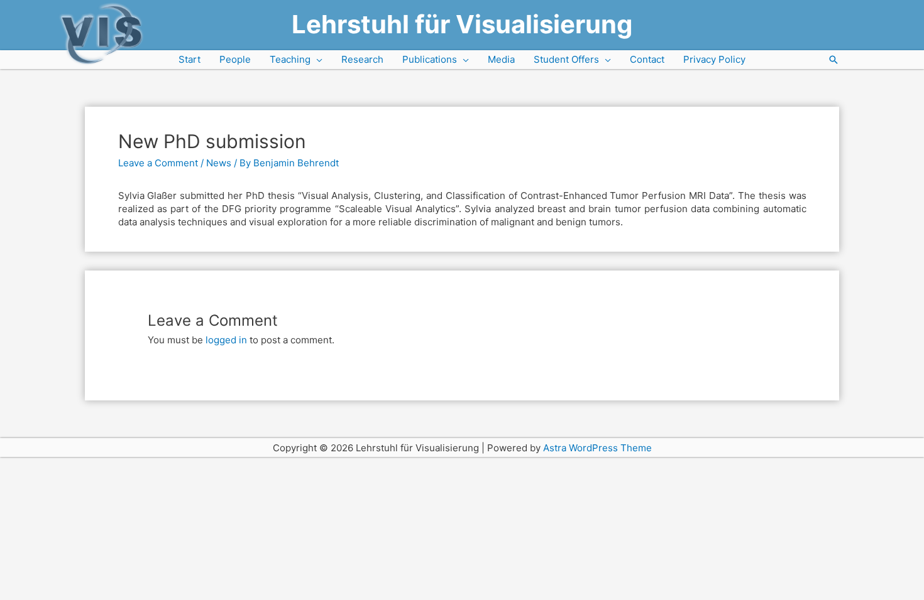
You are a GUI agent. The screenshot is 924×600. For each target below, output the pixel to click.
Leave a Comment (158, 163)
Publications (429, 59)
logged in (226, 340)
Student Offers (566, 59)
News (218, 163)
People (235, 59)
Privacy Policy (714, 59)
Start (190, 59)
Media (501, 59)
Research (362, 59)
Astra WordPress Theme (597, 448)
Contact (647, 59)
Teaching (290, 59)
